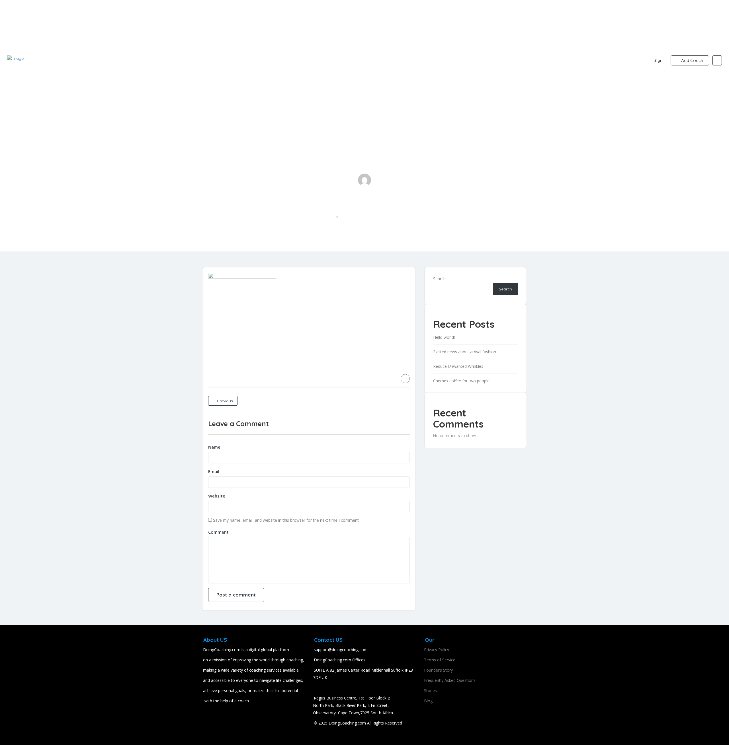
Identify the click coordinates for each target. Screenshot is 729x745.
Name (214, 447)
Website (216, 496)
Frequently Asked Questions (450, 680)
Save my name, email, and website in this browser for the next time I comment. (286, 520)
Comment (218, 532)
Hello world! (444, 337)
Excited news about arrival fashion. (465, 351)
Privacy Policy (436, 649)
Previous (224, 400)
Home (329, 217)
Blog (428, 700)
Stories (430, 690)
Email (213, 471)
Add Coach (691, 60)
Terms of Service (439, 660)
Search (439, 278)
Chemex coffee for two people (461, 380)
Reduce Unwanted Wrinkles (458, 366)
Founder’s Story (438, 670)
